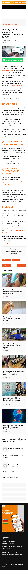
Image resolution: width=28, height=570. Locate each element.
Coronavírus (7, 259)
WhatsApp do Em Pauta (9, 243)
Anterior (7, 265)
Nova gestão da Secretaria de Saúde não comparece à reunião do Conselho (13, 373)
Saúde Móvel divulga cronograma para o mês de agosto (12, 346)
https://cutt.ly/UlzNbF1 (18, 85)
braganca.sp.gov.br (7, 70)
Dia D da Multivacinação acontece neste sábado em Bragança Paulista (12, 291)
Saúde (4, 42)
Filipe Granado (6, 40)
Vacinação (16, 259)
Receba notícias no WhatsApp (13, 60)
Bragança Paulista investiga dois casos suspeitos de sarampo (12, 318)
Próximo (21, 265)
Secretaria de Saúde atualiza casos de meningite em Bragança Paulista (13, 427)
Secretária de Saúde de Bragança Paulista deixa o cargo (12, 400)
